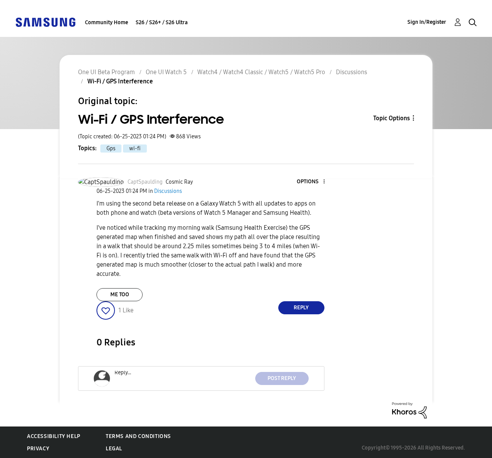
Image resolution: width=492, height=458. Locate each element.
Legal (114, 448)
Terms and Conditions (138, 436)
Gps (110, 148)
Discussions (351, 72)
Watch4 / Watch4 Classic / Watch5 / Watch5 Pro (261, 72)
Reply (301, 307)
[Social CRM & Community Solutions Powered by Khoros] (409, 409)
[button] (311, 182)
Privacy (38, 448)
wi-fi (135, 148)
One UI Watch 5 (166, 72)
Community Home (106, 22)
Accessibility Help (53, 436)
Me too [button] (119, 294)
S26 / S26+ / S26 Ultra (162, 22)
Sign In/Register (426, 22)
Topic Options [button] (391, 118)
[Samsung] (45, 21)
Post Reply (282, 378)
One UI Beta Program (106, 72)
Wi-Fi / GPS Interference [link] (120, 81)
